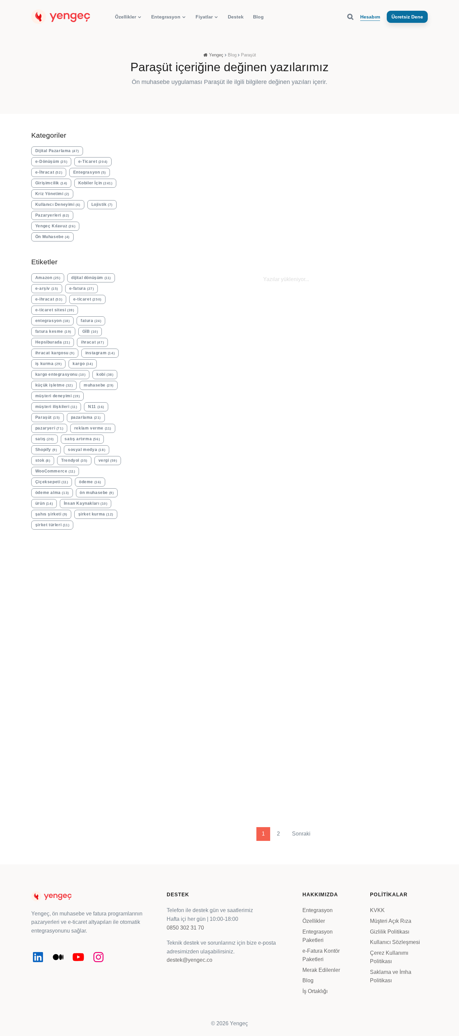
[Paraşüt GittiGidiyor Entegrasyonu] (384, 450)
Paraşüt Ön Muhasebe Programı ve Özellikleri (247, 229)
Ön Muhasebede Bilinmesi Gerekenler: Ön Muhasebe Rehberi (176, 236)
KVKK (377, 910)
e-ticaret (87, 299)
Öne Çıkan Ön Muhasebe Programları (395, 225)
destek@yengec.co (189, 960)
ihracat (92, 342)
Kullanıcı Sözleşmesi (395, 942)
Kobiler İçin (95, 183)
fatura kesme (53, 331)
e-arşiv (46, 288)
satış (44, 439)
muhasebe (99, 385)
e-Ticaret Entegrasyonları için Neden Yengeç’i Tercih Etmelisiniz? (183, 526)
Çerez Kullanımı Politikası (389, 957)
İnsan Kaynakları (86, 503)
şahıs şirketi (51, 514)
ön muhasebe (97, 492)
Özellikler (313, 921)
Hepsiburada (52, 342)
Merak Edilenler (321, 970)
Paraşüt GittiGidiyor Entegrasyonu (375, 517)
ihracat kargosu (54, 353)
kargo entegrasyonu (60, 374)
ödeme (90, 482)
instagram (100, 353)
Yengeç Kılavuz (321, 202)
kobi (104, 374)
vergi (107, 460)
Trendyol (74, 460)
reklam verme (92, 428)
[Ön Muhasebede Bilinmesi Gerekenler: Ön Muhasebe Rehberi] (176, 160)
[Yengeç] (60, 16)
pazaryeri (49, 428)
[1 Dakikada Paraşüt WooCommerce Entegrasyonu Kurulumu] (286, 649)
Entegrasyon (89, 172)
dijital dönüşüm (91, 277)
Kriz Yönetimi (52, 193)
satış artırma (82, 439)
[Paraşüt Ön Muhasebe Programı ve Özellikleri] (248, 160)
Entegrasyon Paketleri (317, 936)
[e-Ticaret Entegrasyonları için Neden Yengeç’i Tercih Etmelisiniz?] (189, 451)
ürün (44, 503)
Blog (308, 980)
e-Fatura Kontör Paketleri (321, 955)
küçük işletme (54, 385)
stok (42, 460)
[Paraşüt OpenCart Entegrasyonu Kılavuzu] (384, 649)
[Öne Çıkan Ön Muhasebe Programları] (396, 160)
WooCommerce (55, 471)
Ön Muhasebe (174, 198)
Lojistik (102, 204)
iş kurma (48, 363)
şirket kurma (95, 514)
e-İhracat (48, 172)
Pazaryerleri (52, 215)
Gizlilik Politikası (389, 932)
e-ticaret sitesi (54, 310)
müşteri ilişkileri (56, 406)
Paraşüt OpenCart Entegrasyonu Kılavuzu (382, 716)
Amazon (47, 277)
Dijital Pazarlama (57, 150)
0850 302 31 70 (185, 928)
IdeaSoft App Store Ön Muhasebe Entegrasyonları (322, 233)
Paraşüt (47, 417)
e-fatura (81, 288)
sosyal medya (86, 449)
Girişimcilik (51, 183)
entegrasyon (52, 320)
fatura (91, 320)
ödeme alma (52, 492)
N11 (96, 406)
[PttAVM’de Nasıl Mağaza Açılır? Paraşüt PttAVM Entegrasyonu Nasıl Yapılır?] (189, 649)
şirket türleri (52, 525)
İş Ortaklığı (315, 991)
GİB (90, 331)
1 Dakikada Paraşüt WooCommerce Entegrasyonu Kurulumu (280, 723)
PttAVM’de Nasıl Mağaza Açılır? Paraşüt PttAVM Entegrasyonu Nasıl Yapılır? (184, 723)
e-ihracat (48, 299)
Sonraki (301, 834)
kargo (83, 363)
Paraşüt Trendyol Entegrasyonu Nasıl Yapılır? (283, 517)
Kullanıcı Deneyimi (57, 204)
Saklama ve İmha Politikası (390, 976)
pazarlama (86, 417)
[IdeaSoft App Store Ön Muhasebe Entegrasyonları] (322, 162)
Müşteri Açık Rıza (390, 921)
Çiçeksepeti (51, 482)
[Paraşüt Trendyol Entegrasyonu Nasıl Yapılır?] (286, 450)
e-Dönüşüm (51, 161)
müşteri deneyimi (57, 396)
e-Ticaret (93, 161)
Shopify (46, 449)
